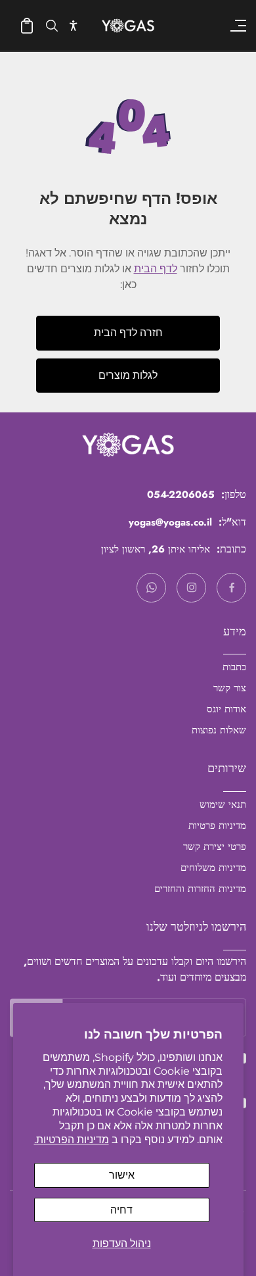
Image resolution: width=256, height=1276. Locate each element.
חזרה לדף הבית (128, 332)
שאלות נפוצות (219, 730)
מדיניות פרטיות (217, 825)
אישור (122, 1175)
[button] (73, 26)
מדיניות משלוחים (213, 867)
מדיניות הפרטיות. (71, 1139)
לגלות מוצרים (128, 375)
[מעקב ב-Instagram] (191, 587)
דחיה (121, 1210)
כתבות (234, 667)
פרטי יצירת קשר (214, 846)
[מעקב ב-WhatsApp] (151, 587)
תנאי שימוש (223, 804)
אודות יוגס (226, 709)
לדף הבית (155, 268)
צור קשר (229, 688)
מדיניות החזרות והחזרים (200, 888)
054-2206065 (181, 494)
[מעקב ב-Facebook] (231, 587)
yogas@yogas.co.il (170, 522)
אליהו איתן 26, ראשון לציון (155, 549)
